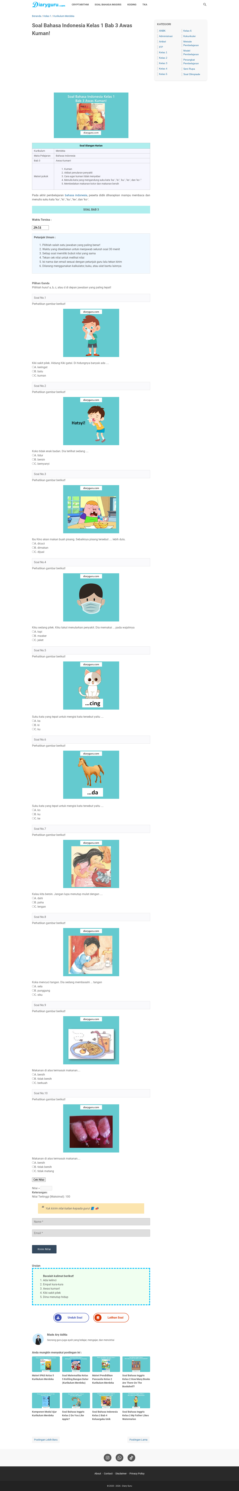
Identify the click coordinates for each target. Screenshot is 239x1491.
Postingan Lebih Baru (46, 1439)
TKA (144, 4)
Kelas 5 (163, 74)
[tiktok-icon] (131, 1457)
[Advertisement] (91, 65)
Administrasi (166, 36)
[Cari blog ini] (205, 4)
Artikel (162, 41)
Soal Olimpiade (191, 74)
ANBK (162, 30)
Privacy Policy (137, 1473)
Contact (108, 1473)
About (97, 1473)
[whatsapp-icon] (119, 1457)
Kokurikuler (189, 36)
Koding (131, 4)
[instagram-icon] (107, 1457)
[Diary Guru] (48, 4)
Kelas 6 (187, 30)
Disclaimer (121, 1473)
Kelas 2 (163, 57)
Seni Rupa (189, 68)
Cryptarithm (80, 4)
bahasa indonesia (76, 195)
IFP (161, 47)
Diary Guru (127, 1486)
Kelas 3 (163, 63)
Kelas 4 (163, 68)
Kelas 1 (163, 52)
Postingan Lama (138, 1439)
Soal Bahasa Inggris (108, 4)
